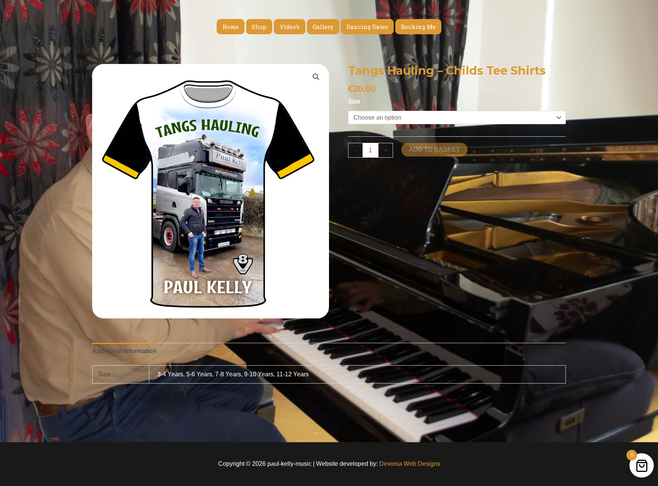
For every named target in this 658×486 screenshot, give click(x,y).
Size (354, 101)
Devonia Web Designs (409, 463)
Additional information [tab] (124, 351)
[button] (316, 77)
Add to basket (434, 149)
